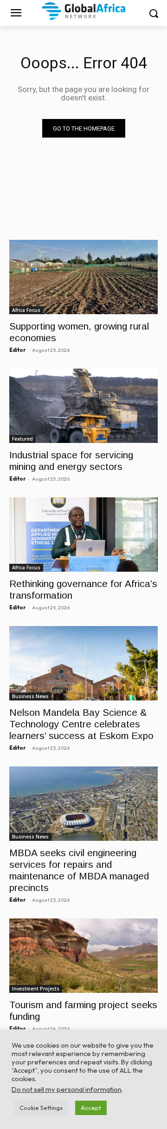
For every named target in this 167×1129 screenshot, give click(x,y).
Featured (22, 439)
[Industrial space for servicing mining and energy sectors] (83, 406)
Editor (17, 350)
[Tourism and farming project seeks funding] (83, 955)
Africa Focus (26, 310)
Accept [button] (91, 1107)
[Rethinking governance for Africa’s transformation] (83, 534)
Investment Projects (35, 988)
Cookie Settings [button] (41, 1107)
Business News (30, 696)
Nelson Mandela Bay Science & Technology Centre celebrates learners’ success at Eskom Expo (81, 724)
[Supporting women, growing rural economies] (83, 277)
